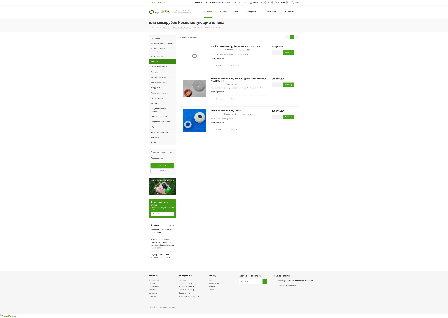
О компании (154, 280)
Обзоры (212, 289)
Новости (152, 283)
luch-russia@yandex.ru (287, 285)
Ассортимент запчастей (189, 296)
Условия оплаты (185, 283)
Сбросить (162, 170)
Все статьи (169, 225)
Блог (210, 280)
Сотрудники (154, 286)
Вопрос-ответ (214, 283)
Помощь (182, 280)
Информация (185, 275)
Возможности (184, 293)
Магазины (153, 293)
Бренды (212, 286)
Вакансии (153, 289)
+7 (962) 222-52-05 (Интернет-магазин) (295, 280)
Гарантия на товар (186, 289)
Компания (154, 275)
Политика (153, 296)
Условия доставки (186, 286)
